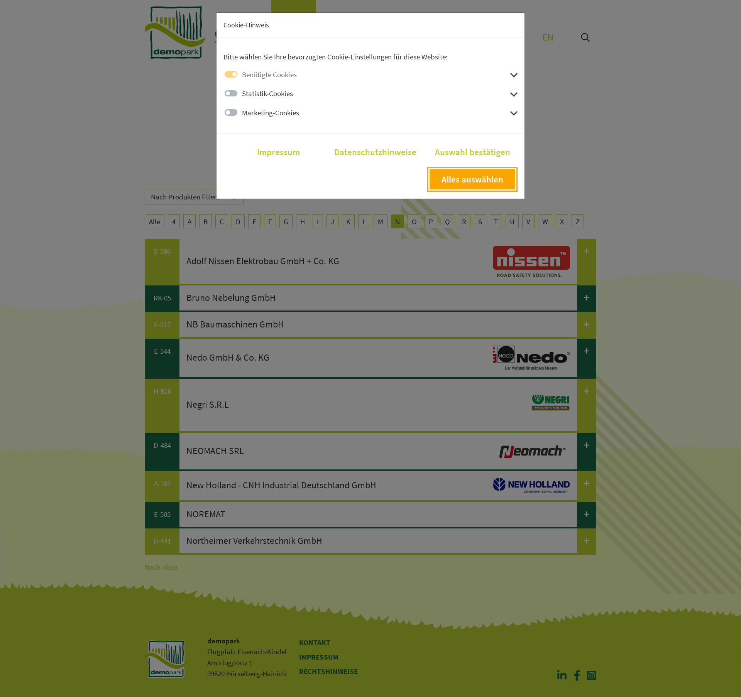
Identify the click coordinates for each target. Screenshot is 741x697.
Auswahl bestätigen (472, 152)
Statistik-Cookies (267, 93)
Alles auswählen (472, 179)
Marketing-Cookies (270, 112)
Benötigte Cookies (269, 74)
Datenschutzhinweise (375, 152)
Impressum (278, 152)
